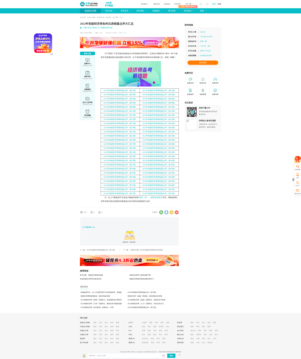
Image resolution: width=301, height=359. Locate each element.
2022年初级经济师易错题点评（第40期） (159, 169)
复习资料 (115, 17)
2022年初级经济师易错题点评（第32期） (159, 152)
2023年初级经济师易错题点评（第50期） (142, 292)
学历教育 (177, 4)
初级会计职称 (85, 322)
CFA (130, 330)
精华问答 (180, 342)
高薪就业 (167, 4)
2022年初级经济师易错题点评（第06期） (159, 99)
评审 (117, 330)
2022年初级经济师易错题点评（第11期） (120, 111)
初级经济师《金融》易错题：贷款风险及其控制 (145, 296)
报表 (210, 330)
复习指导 (108, 17)
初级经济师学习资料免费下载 (140, 275)
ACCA (131, 322)
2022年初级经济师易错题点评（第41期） (120, 173)
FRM (130, 334)
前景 (150, 322)
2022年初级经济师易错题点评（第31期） (120, 152)
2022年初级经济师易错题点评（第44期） (159, 177)
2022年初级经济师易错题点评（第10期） (159, 107)
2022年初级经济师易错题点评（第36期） (159, 160)
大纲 (197, 338)
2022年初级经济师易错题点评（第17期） (120, 123)
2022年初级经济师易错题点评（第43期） (120, 177)
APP (297, 177)
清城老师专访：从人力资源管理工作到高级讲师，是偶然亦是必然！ (105, 292)
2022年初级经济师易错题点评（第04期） (159, 95)
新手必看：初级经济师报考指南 (91, 275)
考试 (100, 322)
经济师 (179, 322)
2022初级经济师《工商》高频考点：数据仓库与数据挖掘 (101, 304)
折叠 (293, 179)
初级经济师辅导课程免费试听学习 (141, 279)
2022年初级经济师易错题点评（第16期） (159, 119)
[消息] (207, 3)
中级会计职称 (85, 326)
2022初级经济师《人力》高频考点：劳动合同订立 (146, 304)
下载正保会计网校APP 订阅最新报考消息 (98, 28)
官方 (143, 334)
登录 (214, 4)
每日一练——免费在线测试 (150, 197)
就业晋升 (180, 326)
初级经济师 (90, 11)
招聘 (192, 326)
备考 (112, 322)
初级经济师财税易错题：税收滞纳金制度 (95, 296)
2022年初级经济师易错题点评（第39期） (120, 169)
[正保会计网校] (89, 4)
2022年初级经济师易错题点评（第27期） (120, 144)
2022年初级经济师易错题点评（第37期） (120, 165)
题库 (117, 322)
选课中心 (87, 62)
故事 (209, 326)
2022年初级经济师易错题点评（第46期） (159, 181)
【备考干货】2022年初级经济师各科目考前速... (147, 250)
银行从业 (180, 334)
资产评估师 (84, 342)
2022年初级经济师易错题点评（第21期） (120, 132)
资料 (167, 322)
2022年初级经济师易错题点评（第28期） (159, 144)
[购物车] (201, 3)
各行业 (192, 330)
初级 (192, 342)
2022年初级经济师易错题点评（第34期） (159, 156)
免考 (156, 322)
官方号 (297, 185)
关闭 (63, 66)
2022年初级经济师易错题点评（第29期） (120, 148)
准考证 (161, 326)
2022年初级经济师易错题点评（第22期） (159, 132)
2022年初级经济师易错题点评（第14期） (159, 115)
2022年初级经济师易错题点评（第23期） (120, 136)
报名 (95, 322)
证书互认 (145, 338)
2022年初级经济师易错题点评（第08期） (159, 103)
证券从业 (180, 338)
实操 (216, 330)
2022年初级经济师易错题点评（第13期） (120, 115)
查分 (106, 322)
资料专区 (87, 75)
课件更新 (172, 11)
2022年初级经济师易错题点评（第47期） (120, 185)
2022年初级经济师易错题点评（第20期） (159, 128)
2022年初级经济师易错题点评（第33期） (120, 156)
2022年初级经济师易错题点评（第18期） (159, 123)
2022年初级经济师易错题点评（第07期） (120, 103)
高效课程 (203, 63)
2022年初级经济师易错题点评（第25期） (120, 140)
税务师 (82, 338)
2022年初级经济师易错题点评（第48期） (159, 185)
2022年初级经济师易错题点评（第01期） (120, 90)
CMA (130, 326)
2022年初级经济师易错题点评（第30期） (159, 148)
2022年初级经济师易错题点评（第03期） (120, 95)
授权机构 (145, 342)
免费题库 (87, 88)
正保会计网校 (91, 17)
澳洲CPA (132, 342)
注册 (219, 4)
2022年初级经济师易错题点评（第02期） (159, 90)
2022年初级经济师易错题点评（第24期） (159, 136)
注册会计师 (84, 334)
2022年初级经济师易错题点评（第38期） (159, 165)
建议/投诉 (298, 193)
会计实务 (180, 330)
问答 (199, 330)
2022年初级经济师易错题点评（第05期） (120, 99)
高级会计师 (84, 330)
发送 (171, 356)
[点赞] (99, 212)
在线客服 (297, 169)
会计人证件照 (87, 101)
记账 (205, 330)
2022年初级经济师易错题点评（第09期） (120, 107)
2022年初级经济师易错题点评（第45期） (120, 181)
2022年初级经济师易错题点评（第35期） (120, 160)
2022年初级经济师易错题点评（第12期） (159, 111)
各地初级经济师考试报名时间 (90, 279)
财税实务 (156, 4)
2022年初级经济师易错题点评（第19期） (120, 128)
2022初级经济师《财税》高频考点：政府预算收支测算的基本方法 (104, 300)
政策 (162, 322)
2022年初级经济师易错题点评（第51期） (120, 193)
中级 (197, 342)
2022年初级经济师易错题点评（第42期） (159, 173)
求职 (203, 326)
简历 (197, 326)
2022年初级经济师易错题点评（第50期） (159, 189)
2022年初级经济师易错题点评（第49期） (120, 189)
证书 (210, 334)
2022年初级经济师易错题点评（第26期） (159, 140)
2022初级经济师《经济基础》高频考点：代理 (97, 307)
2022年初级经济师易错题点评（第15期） (120, 119)
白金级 (144, 322)
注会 (203, 342)
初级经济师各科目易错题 (148, 57)
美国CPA (132, 338)
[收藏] (91, 212)
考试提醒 (87, 114)
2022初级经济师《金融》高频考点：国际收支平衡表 (146, 300)
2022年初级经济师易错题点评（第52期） (159, 193)
